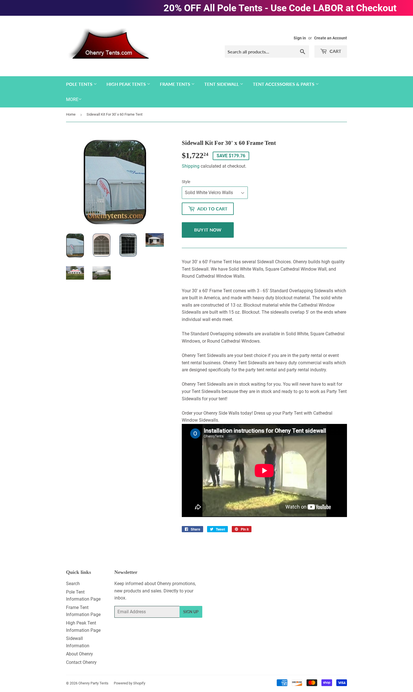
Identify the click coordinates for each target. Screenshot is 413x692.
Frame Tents (175, 84)
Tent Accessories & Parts (284, 84)
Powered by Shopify (129, 683)
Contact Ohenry (81, 662)
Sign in (300, 38)
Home (71, 114)
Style (186, 181)
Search (73, 583)
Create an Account (330, 38)
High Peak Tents (126, 84)
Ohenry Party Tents (93, 683)
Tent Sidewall (222, 84)
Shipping (190, 166)
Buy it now (207, 229)
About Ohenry (79, 654)
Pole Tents (80, 84)
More (72, 99)
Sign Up (191, 611)
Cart (334, 51)
